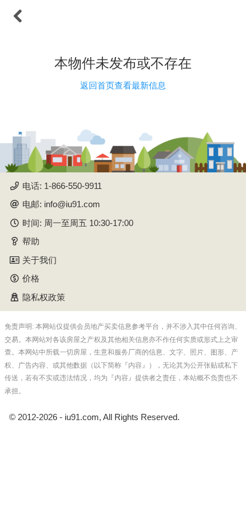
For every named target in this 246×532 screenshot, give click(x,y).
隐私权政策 (43, 297)
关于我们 (39, 260)
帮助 (30, 241)
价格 (30, 278)
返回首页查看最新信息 (123, 85)
